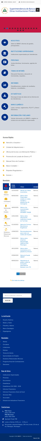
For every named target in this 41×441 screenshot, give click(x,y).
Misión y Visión (7, 322)
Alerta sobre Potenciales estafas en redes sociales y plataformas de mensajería (25, 200)
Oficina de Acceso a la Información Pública (20, 152)
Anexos (9, 175)
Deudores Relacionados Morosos (6, 234)
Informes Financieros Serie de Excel (14, 392)
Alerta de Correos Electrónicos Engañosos (25, 226)
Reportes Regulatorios (14, 170)
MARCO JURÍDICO (17, 105)
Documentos (6, 380)
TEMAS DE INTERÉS (18, 71)
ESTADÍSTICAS (16, 94)
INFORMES (14, 83)
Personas (6, 377)
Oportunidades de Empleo (6, 210)
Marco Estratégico (8, 328)
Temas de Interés (8, 353)
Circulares (6, 218)
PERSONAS (15, 60)
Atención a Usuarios (13, 142)
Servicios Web (7, 395)
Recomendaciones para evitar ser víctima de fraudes (26, 233)
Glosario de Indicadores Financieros (14, 400)
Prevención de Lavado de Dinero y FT (19, 156)
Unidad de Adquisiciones (15, 147)
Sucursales (6, 397)
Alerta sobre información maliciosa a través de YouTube (25, 218)
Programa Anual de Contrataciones (13, 361)
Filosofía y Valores (8, 325)
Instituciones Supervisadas (11, 375)
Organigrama (7, 331)
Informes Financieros (9, 389)
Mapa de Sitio (36, 438)
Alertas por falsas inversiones (25, 191)
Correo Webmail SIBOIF (10, 2)
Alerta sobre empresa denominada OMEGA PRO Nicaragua (24, 241)
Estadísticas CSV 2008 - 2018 (12, 386)
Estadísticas (6, 383)
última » (29, 273)
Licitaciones (6, 347)
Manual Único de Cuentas (15, 161)
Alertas (6, 188)
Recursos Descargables (27, 2)
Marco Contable (11, 166)
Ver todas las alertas (18, 280)
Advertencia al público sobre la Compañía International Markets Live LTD (25, 264)
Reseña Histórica (8, 320)
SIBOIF (19, 436)
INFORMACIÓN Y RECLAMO (20, 115)
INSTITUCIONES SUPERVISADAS (22, 51)
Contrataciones (6, 201)
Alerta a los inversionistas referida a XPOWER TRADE (25, 210)
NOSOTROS (15, 41)
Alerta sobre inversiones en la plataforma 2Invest (26, 250)
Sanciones (6, 225)
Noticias (6, 194)
